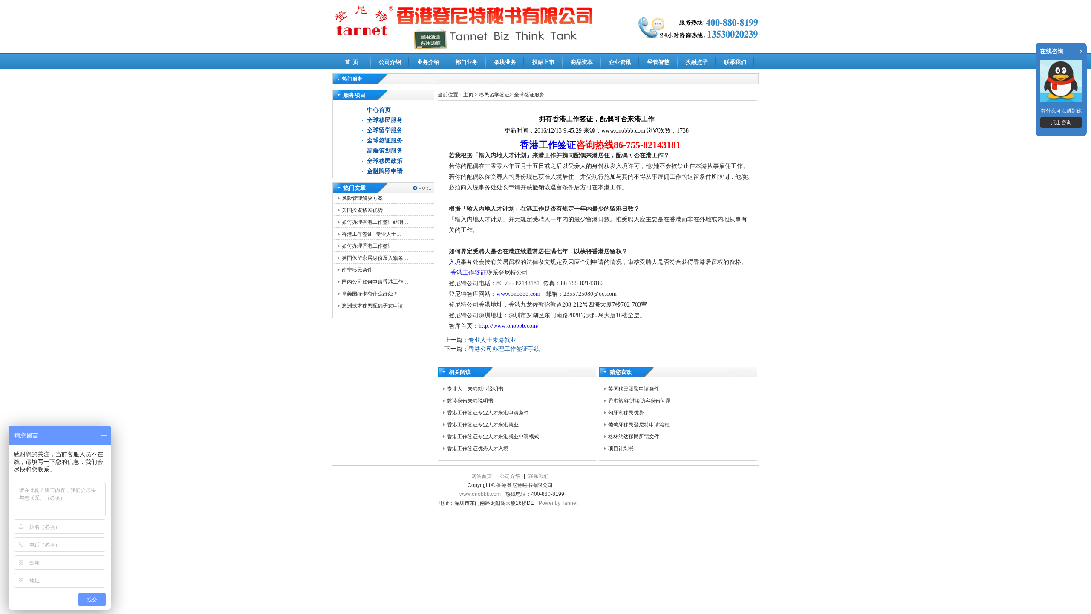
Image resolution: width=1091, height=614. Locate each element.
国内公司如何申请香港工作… (375, 282)
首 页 (351, 62)
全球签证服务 (385, 140)
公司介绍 (390, 62)
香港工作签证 (548, 144)
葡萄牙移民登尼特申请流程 (639, 425)
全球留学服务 (385, 130)
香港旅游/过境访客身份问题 (639, 401)
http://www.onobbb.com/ (509, 326)
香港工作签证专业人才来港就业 (483, 425)
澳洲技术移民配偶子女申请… (375, 306)
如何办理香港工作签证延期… (375, 222)
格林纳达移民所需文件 (633, 437)
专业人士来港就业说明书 (475, 389)
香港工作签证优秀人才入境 (477, 449)
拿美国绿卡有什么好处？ (370, 294)
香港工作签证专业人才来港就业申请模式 (493, 437)
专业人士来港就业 (492, 340)
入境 (455, 262)
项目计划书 (621, 449)
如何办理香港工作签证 (367, 246)
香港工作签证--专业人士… (371, 234)
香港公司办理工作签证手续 (504, 349)
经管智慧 (658, 62)
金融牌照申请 (385, 171)
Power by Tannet (558, 503)
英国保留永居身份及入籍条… (375, 258)
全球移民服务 (385, 120)
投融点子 (697, 62)
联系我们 (735, 62)
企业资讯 (620, 62)
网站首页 (481, 476)
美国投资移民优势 (362, 210)
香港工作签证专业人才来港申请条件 (488, 413)
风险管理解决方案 (362, 198)
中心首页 (379, 110)
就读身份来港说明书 (470, 401)
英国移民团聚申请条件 (633, 389)
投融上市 (543, 62)
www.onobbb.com (518, 294)
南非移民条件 (357, 270)
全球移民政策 (385, 161)
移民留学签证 (494, 95)
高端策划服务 (385, 151)
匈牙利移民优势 (626, 413)
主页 (468, 95)
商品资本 (582, 62)
